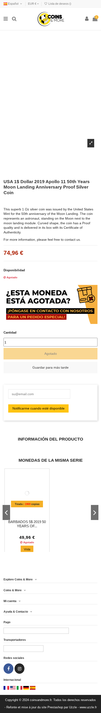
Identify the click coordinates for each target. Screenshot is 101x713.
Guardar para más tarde (50, 367)
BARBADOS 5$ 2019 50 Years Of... (27, 524)
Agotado (50, 353)
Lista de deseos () (59, 3)
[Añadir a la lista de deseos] (23, 511)
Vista (27, 549)
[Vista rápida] (30, 511)
